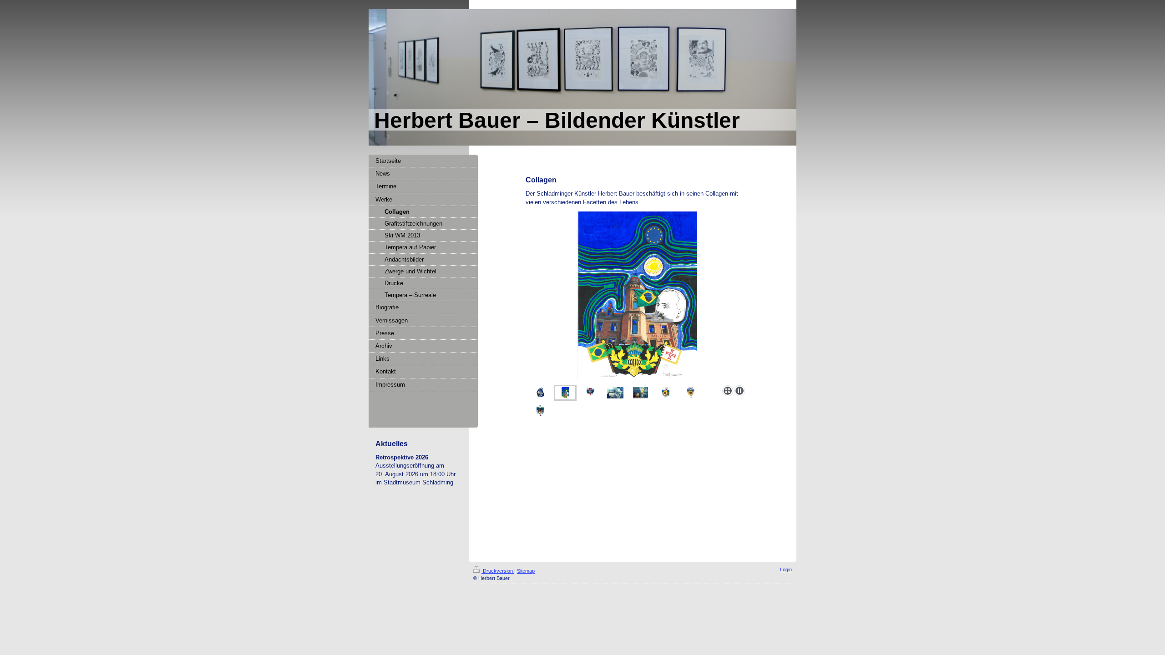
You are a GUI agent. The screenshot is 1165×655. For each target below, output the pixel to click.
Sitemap (526, 571)
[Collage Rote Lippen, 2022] (590, 392)
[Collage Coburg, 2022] (637, 296)
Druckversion (497, 571)
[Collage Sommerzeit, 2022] (665, 392)
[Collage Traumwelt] (640, 392)
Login (786, 569)
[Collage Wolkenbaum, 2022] (540, 392)
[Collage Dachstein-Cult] (615, 392)
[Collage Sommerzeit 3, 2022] (540, 411)
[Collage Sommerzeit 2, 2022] (690, 392)
